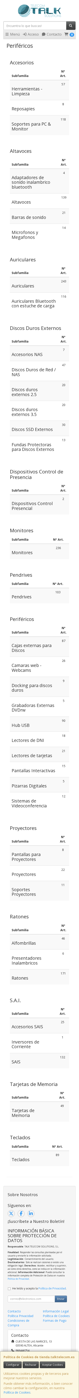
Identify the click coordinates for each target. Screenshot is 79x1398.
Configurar (12, 1365)
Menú (14, 34)
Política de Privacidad (18, 1278)
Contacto (54, 34)
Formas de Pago (54, 1320)
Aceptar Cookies (52, 1365)
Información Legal (56, 1311)
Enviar (61, 1299)
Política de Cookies (17, 1392)
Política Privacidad (20, 1316)
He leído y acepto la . (39, 1288)
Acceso (33, 34)
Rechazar (30, 1365)
